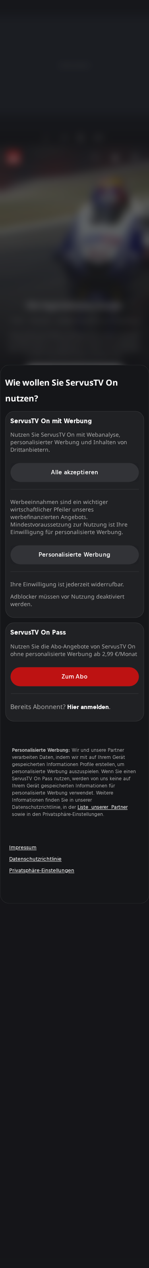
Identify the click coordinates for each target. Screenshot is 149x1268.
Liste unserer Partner (102, 807)
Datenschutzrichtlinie (35, 859)
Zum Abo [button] (74, 676)
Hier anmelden (88, 706)
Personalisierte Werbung (74, 554)
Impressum (23, 847)
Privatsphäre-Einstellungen (41, 870)
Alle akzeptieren (75, 472)
